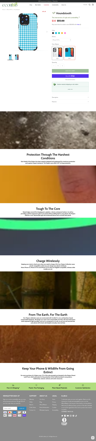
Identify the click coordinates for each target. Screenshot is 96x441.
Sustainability (55, 4)
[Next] (47, 31)
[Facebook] (65, 416)
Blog (41, 402)
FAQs (30, 402)
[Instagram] (70, 416)
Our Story (42, 399)
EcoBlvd (44, 436)
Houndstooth (17, 9)
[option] (28, 31)
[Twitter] (62, 416)
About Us (64, 4)
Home (3, 9)
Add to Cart (70, 71)
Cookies (54, 407)
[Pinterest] (73, 416)
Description (55, 97)
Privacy (54, 402)
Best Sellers (38, 4)
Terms (53, 399)
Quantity (54, 62)
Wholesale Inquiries (44, 410)
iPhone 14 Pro (9, 9)
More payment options (70, 79)
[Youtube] (68, 416)
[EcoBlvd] (9, 5)
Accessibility (55, 410)
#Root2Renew (43, 405)
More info (70, 89)
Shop (31, 4)
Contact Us (32, 410)
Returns (31, 405)
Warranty (31, 399)
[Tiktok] (76, 416)
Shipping (54, 405)
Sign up (21, 408)
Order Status (32, 407)
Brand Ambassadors (44, 407)
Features (54, 102)
